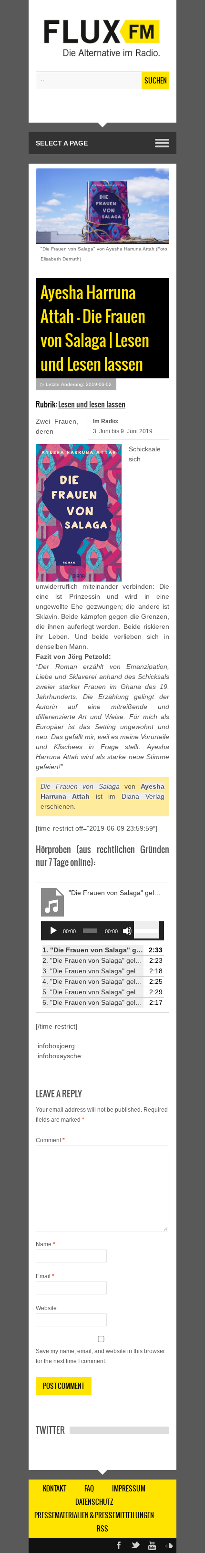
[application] (102, 930)
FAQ (89, 1488)
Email (45, 1276)
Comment (50, 1140)
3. (93, 971)
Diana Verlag (143, 796)
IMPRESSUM (128, 1488)
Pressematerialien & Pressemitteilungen (94, 1515)
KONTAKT (54, 1488)
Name (45, 1244)
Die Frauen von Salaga (80, 786)
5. (93, 992)
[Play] (53, 931)
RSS (102, 1528)
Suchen (155, 80)
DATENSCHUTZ (94, 1502)
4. (93, 981)
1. (93, 950)
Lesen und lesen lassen (91, 404)
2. (93, 960)
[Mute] (127, 931)
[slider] (146, 929)
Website (46, 1308)
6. (93, 1002)
